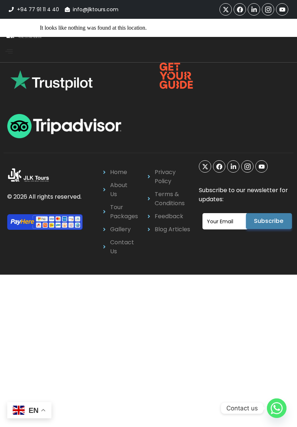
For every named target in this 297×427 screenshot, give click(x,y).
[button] (9, 51)
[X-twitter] (225, 9)
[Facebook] (240, 9)
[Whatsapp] (276, 408)
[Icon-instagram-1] (268, 9)
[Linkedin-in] (254, 9)
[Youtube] (282, 9)
